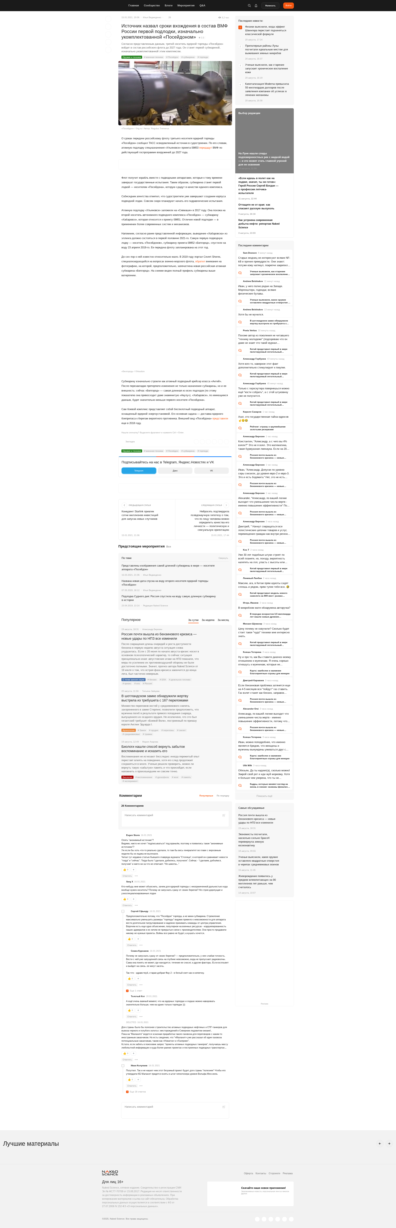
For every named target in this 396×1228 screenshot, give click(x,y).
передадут (205, 147)
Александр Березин (254, 436)
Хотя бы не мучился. (251, 314)
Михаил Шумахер (252, 623)
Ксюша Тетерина (252, 652)
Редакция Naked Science (155, 605)
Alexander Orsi (251, 708)
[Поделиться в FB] (108, 27)
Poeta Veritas (250, 330)
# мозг (175, 777)
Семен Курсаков (140, 951)
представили (220, 418)
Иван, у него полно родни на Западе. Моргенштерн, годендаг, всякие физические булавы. (260, 290)
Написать (270, 5)
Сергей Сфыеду (139, 911)
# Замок (142, 730)
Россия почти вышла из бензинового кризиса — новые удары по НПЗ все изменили (159, 636)
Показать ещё (264, 796)
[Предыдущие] (380, 1143)
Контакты (261, 1173)
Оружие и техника (132, 57)
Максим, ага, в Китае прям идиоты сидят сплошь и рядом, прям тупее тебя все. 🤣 (263, 585)
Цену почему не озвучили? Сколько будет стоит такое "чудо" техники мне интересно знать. (264, 632)
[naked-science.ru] (291, 1219)
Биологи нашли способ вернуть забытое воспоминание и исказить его (153, 749)
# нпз (137, 683)
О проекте (274, 1173)
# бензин (152, 679)
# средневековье (131, 734)
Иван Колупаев (139, 1065)
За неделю (208, 620)
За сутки (193, 620)
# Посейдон (172, 57)
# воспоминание (144, 777)
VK (211, 470)
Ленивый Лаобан (252, 578)
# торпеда (203, 57)
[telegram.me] (284, 1219)
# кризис (127, 683)
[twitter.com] (257, 1219)
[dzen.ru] (277, 1219)
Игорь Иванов (250, 603)
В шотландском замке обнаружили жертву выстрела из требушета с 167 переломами (154, 698)
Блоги (168, 5)
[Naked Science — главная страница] (114, 5)
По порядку (223, 795)
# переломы (167, 730)
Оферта (248, 1173)
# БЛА (163, 679)
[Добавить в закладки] (108, 19)
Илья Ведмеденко (152, 17)
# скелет (181, 730)
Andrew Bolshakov (253, 281)
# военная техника (153, 57)
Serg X (129, 881)
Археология (129, 730)
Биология (127, 777)
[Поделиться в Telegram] (108, 42)
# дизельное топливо (179, 679)
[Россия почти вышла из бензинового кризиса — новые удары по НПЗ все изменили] (216, 646)
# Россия (147, 683)
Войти (289, 5)
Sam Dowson (250, 253)
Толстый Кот (138, 996)
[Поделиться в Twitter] (108, 34)
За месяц (223, 620)
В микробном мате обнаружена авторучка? (264, 607)
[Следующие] (389, 1143)
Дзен (175, 470)
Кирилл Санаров (252, 412)
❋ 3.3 (201, 37)
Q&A (202, 5)
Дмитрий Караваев (253, 680)
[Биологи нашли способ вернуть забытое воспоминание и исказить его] (216, 758)
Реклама (288, 1173)
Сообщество (152, 5)
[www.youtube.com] (270, 1219)
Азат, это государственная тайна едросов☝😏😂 (263, 418)
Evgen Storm (133, 835)
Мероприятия (186, 5)
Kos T (246, 550)
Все (168, 546)
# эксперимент (130, 781)
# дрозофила (162, 777)
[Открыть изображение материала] (175, 93)
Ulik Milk (247, 765)
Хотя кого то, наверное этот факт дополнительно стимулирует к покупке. (262, 365)
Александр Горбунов (254, 359)
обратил (200, 261)
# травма (147, 734)
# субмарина (187, 57)
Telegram (138, 470)
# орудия (153, 730)
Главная (133, 5)
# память (186, 777)
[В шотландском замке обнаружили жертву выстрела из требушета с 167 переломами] (216, 707)
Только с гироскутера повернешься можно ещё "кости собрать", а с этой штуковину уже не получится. (263, 392)
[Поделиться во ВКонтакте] (108, 50)
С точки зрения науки (133, 679)
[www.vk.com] (264, 1219)
